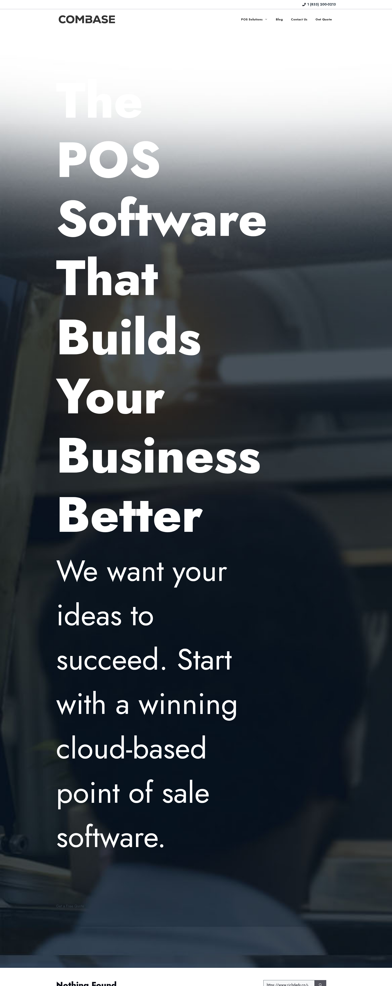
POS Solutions (252, 19)
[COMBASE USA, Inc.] (86, 19)
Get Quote (323, 19)
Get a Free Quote (70, 906)
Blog (279, 19)
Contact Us (299, 19)
